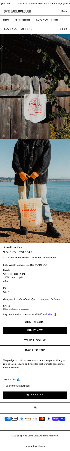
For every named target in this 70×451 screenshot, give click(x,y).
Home (6, 19)
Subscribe (35, 395)
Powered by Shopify (35, 446)
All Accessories (22, 19)
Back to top (35, 350)
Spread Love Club (12, 247)
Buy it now (35, 330)
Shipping (6, 309)
